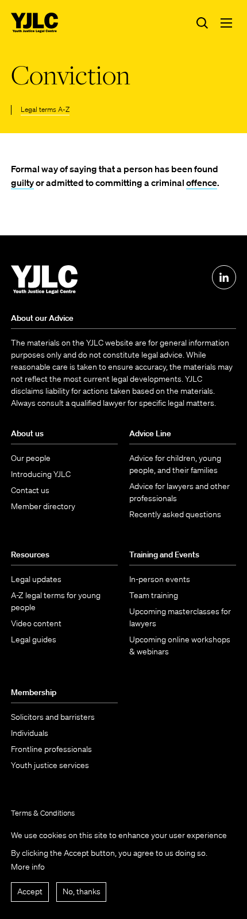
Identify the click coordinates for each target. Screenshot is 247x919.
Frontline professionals (51, 749)
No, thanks (82, 891)
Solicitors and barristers (53, 717)
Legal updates (36, 579)
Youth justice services (50, 765)
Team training (153, 595)
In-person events (159, 579)
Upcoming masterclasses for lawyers (180, 617)
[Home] (34, 23)
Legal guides (33, 639)
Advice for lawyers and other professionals (179, 492)
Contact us (30, 490)
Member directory (43, 506)
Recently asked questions (175, 514)
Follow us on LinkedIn (224, 277)
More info (28, 867)
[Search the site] (202, 23)
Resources (30, 554)
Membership (33, 692)
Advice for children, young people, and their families (175, 464)
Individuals (29, 733)
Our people (31, 458)
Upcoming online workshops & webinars (179, 645)
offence (201, 182)
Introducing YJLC (41, 474)
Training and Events (164, 554)
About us (27, 433)
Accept (30, 891)
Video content (36, 623)
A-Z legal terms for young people (56, 601)
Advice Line (150, 433)
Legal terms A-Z (45, 109)
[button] (226, 23)
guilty (22, 182)
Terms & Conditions (43, 813)
